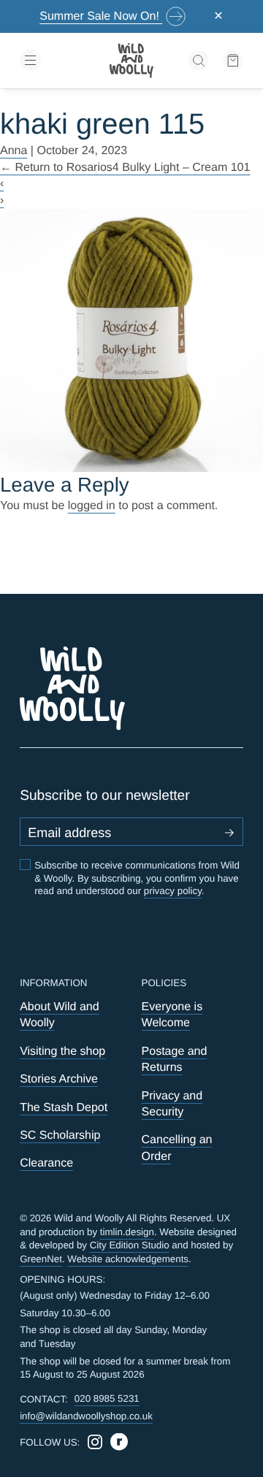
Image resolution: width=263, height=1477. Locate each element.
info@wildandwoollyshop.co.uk (86, 1416)
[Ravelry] (119, 1442)
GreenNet (41, 1258)
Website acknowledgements (127, 1258)
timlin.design (127, 1231)
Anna (13, 151)
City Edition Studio (129, 1245)
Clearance (46, 1163)
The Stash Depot (63, 1108)
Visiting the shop (62, 1051)
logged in (91, 506)
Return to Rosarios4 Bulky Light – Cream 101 (125, 167)
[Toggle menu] (55, 60)
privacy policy (173, 890)
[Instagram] (95, 1442)
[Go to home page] (131, 60)
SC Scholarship (60, 1135)
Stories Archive (59, 1079)
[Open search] (198, 60)
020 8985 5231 (107, 1398)
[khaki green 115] (131, 340)
